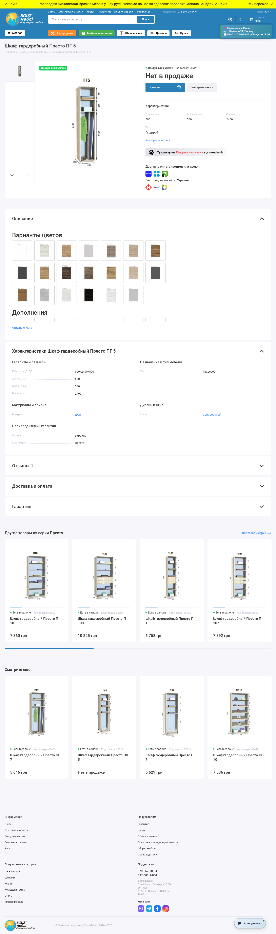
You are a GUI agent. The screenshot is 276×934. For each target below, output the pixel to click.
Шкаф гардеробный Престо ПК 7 (170, 757)
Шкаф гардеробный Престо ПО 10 (238, 757)
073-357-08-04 (178, 11)
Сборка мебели (147, 848)
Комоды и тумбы (15, 889)
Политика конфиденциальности (158, 842)
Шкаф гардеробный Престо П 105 (169, 621)
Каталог (17, 33)
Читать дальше (22, 328)
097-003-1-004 (147, 875)
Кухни (184, 33)
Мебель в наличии (99, 33)
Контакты (143, 12)
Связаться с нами (16, 842)
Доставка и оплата (71, 12)
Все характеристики (157, 140)
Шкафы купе (133, 33)
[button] (12, 175)
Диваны (161, 33)
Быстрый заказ (202, 87)
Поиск (146, 19)
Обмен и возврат (148, 836)
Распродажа (65, 33)
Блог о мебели (123, 12)
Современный (212, 414)
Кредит (91, 12)
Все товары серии (254, 533)
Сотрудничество (15, 836)
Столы (9, 895)
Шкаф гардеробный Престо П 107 (237, 621)
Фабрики (105, 12)
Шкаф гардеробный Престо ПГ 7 (35, 757)
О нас (51, 12)
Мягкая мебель (14, 901)
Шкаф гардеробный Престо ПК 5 (103, 757)
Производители (147, 854)
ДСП (78, 414)
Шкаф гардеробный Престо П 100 (102, 621)
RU (262, 11)
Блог (7, 848)
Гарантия (143, 824)
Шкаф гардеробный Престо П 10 (34, 621)
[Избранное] (241, 19)
